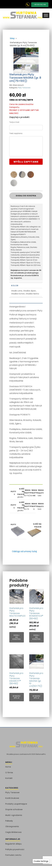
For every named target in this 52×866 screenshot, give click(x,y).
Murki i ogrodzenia (13, 815)
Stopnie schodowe (14, 809)
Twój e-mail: (14, 122)
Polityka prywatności (14, 849)
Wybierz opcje (16, 697)
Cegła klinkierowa (13, 832)
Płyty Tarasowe (24, 87)
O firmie (9, 772)
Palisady (9, 820)
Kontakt (9, 778)
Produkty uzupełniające (16, 804)
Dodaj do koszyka (26, 196)
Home (8, 766)
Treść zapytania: (16, 133)
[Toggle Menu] (46, 15)
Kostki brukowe (12, 798)
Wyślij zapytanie (26, 161)
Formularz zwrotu (13, 855)
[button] (34, 52)
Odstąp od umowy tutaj (24, 551)
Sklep (12, 38)
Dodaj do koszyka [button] (17, 637)
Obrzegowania (12, 826)
